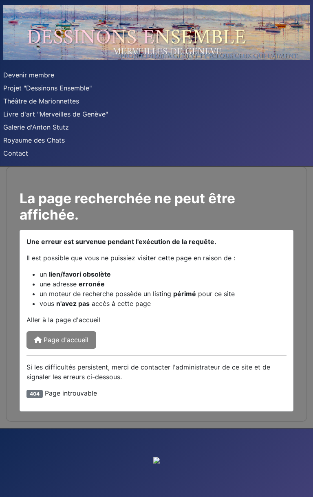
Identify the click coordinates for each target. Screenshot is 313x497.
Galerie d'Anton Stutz (36, 127)
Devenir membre (28, 75)
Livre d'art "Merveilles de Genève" (55, 114)
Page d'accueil (65, 340)
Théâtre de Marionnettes (41, 101)
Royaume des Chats (34, 140)
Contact (15, 153)
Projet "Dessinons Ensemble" (47, 88)
